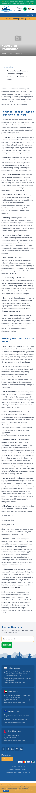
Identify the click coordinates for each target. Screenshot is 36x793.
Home (4, 53)
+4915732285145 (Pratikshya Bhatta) (18, 719)
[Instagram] (12, 749)
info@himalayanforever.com (15, 683)
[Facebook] (3, 749)
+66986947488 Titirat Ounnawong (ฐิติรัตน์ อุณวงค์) (18, 679)
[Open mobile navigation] (32, 15)
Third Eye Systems (21, 769)
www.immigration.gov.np (11, 587)
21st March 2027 (25, 3)
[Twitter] (8, 749)
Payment (7, 759)
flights (13, 772)
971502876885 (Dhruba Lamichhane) (18, 700)
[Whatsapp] (17, 749)
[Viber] (21, 749)
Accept (6, 791)
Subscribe (7, 645)
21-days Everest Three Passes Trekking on (18, 2)
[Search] (28, 15)
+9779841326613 (11, 738)
